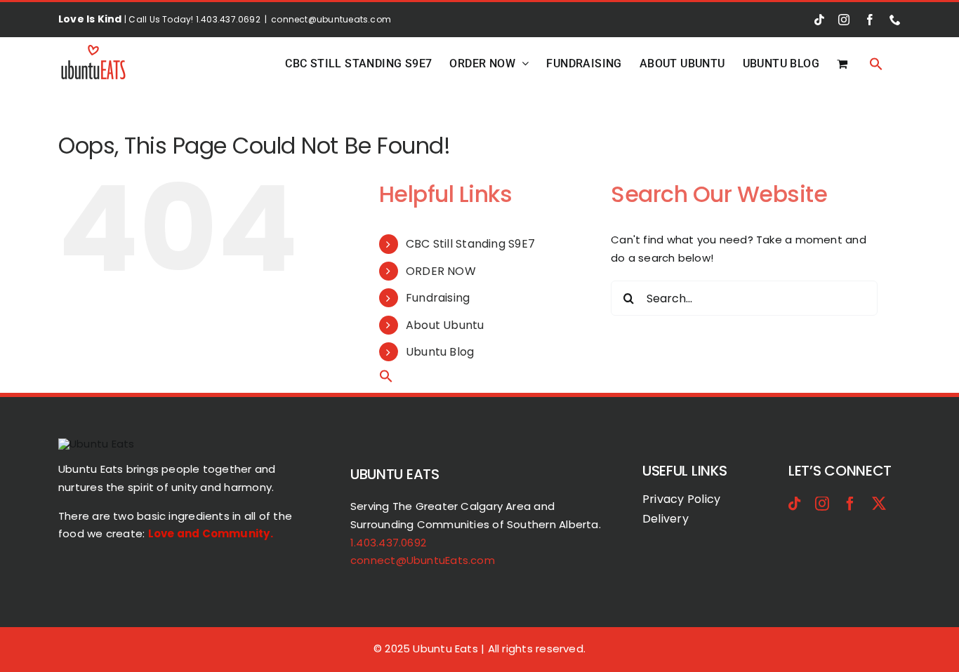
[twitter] (879, 504)
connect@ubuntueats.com (331, 19)
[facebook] (850, 504)
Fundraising (438, 298)
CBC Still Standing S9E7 (470, 244)
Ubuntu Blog (440, 352)
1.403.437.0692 (388, 542)
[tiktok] (794, 504)
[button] (876, 63)
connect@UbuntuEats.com (422, 560)
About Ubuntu (445, 325)
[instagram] (822, 504)
